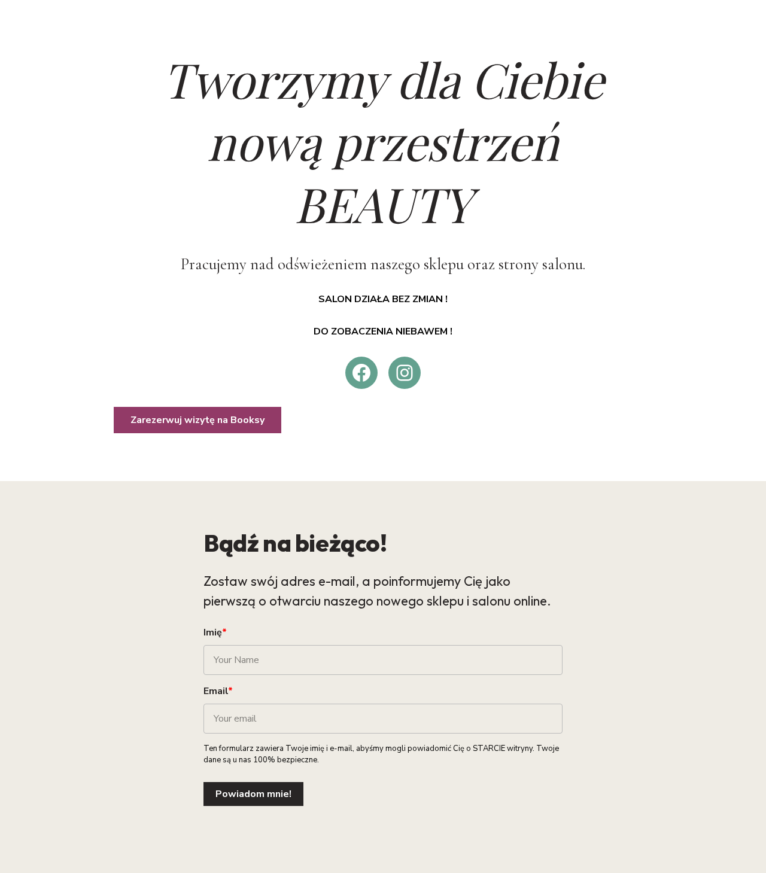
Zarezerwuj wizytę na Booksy (197, 420)
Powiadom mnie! (253, 794)
